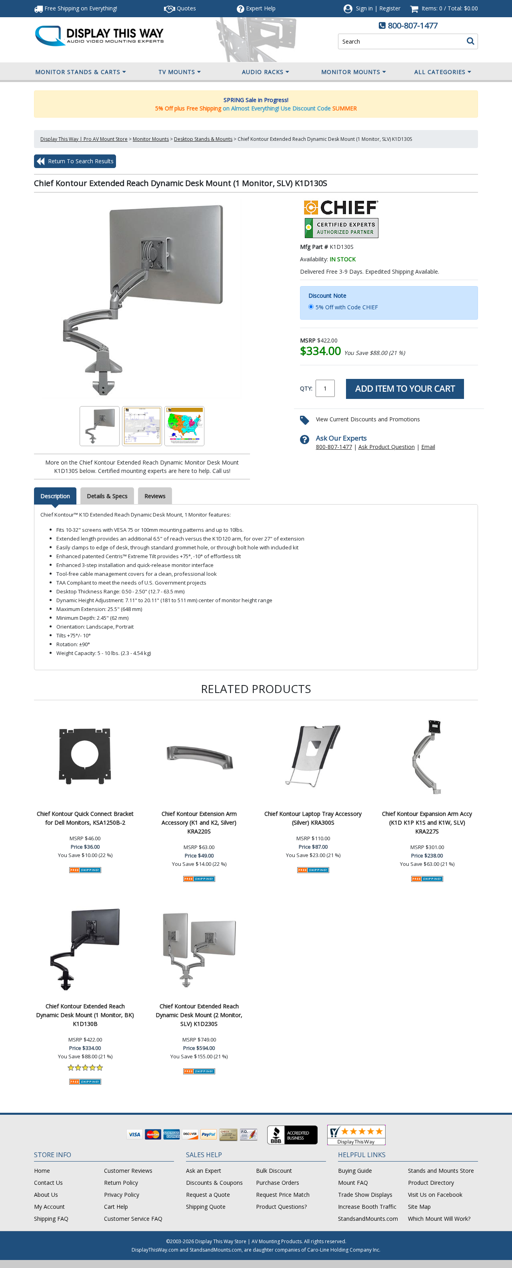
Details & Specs (107, 496)
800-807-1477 (413, 25)
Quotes (185, 8)
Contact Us (48, 1182)
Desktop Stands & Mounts (203, 139)
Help (261, 8)
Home (42, 1170)
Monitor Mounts (350, 72)
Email (428, 447)
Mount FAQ (353, 1182)
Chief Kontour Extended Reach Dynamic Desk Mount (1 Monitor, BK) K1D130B (85, 1015)
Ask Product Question (386, 447)
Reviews (155, 496)
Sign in (364, 8)
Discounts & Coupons (214, 1182)
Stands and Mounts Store (441, 1170)
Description (55, 496)
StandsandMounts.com (368, 1218)
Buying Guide (355, 1170)
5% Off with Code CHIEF (347, 307)
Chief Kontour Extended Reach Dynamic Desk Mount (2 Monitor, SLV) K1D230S (199, 1015)
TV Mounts (176, 72)
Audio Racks (263, 72)
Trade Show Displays (365, 1194)
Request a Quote (208, 1194)
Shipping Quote (206, 1206)
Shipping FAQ (51, 1218)
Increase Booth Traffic (367, 1206)
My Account (49, 1206)
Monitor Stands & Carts (77, 72)
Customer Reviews (128, 1170)
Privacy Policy (121, 1194)
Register (389, 8)
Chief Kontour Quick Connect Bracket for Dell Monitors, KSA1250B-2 (85, 818)
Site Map (419, 1206)
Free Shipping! (80, 8)
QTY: (306, 388)
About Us (46, 1194)
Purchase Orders (277, 1182)
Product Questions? (281, 1206)
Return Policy (121, 1182)
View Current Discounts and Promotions (368, 419)
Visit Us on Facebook (435, 1194)
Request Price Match (283, 1194)
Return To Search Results (80, 161)
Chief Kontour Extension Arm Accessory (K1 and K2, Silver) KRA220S (199, 822)
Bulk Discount (274, 1170)
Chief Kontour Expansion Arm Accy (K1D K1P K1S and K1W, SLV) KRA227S (427, 822)
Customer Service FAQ (133, 1218)
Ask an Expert (203, 1170)
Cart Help (116, 1206)
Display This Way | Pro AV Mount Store (84, 139)
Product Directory (431, 1182)
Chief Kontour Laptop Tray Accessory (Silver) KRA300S (313, 818)
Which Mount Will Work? (439, 1218)
